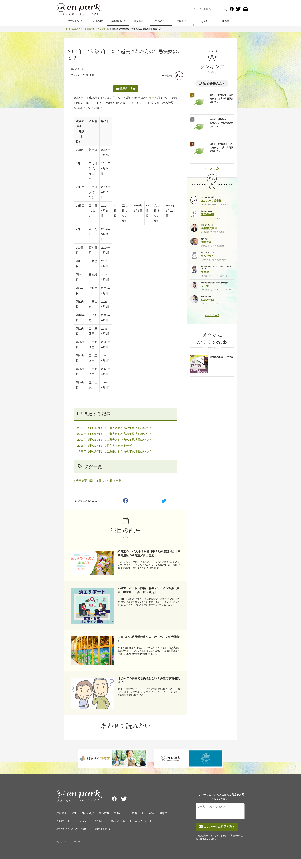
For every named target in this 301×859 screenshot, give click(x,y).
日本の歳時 (96, 21)
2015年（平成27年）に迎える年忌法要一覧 (104, 445)
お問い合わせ (140, 821)
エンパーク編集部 (164, 75)
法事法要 (91, 29)
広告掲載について (102, 828)
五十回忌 (154, 97)
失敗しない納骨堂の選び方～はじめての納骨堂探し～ (149, 638)
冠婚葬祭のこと (118, 21)
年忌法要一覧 (103, 29)
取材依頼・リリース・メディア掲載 (71, 828)
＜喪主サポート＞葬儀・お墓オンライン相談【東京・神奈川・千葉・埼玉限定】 (149, 590)
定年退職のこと (75, 21)
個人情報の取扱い (118, 821)
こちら (209, 838)
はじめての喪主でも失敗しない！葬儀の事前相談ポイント (149, 680)
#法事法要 (80, 480)
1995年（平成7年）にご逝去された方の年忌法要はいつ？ (221, 98)
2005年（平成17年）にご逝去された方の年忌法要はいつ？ (114, 433)
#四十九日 (94, 480)
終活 (74, 813)
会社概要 (60, 821)
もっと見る (211, 168)
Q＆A (204, 21)
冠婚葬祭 (104, 813)
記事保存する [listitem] (127, 88)
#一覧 (117, 480)
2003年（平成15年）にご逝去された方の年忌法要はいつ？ (114, 428)
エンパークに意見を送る (219, 826)
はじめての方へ (79, 821)
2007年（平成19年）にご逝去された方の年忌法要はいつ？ (114, 439)
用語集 (226, 21)
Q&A (152, 813)
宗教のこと (161, 21)
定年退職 (61, 813)
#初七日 (108, 480)
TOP (66, 29)
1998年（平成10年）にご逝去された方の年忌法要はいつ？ (114, 451)
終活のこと (139, 21)
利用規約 (98, 821)
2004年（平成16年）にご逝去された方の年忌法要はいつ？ (221, 147)
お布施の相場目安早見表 (221, 357)
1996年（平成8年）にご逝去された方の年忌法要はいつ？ (221, 123)
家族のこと (183, 21)
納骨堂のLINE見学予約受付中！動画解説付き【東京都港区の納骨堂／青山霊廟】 (149, 553)
